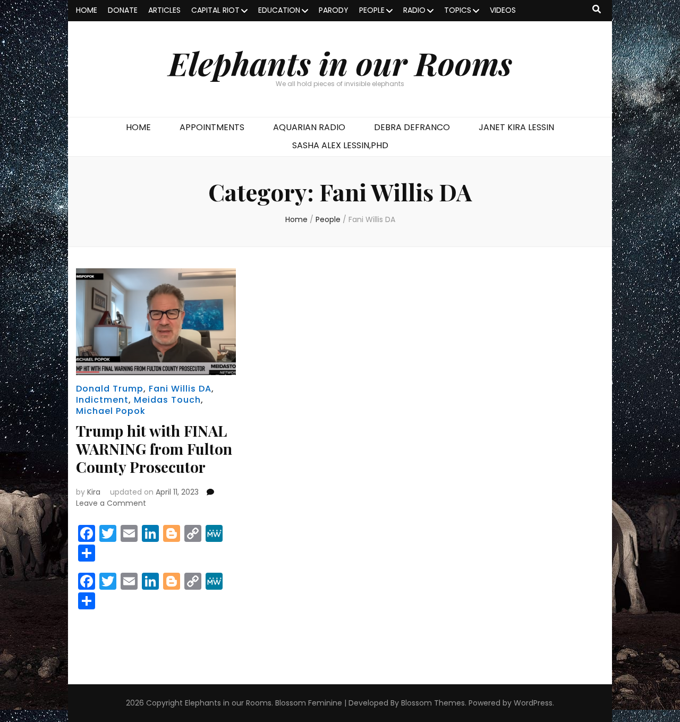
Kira (93, 492)
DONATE (123, 10)
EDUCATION (279, 10)
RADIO (414, 10)
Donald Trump (109, 389)
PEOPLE (372, 10)
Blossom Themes (433, 703)
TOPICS (457, 10)
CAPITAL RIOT (215, 10)
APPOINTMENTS (212, 127)
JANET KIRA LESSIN (516, 127)
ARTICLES (164, 10)
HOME (86, 10)
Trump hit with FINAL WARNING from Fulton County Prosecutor (154, 449)
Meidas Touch (167, 400)
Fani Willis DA (180, 389)
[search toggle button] (596, 10)
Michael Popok (111, 411)
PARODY (333, 10)
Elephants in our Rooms (340, 62)
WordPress (533, 703)
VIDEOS (503, 10)
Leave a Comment (111, 503)
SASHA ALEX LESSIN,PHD (340, 145)
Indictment (102, 400)
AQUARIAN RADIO (309, 127)
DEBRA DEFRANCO (412, 127)
